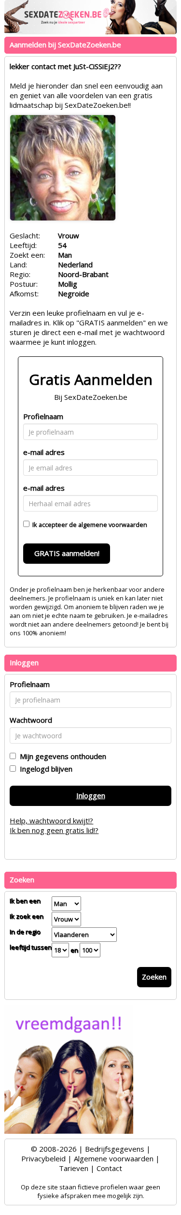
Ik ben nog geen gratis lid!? (54, 830)
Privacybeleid (43, 1158)
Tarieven (73, 1168)
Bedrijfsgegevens (114, 1149)
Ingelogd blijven (44, 769)
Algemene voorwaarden (113, 1158)
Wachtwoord (31, 720)
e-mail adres (44, 452)
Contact (109, 1168)
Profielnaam (43, 416)
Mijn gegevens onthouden (61, 756)
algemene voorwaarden (112, 524)
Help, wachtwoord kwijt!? (51, 820)
